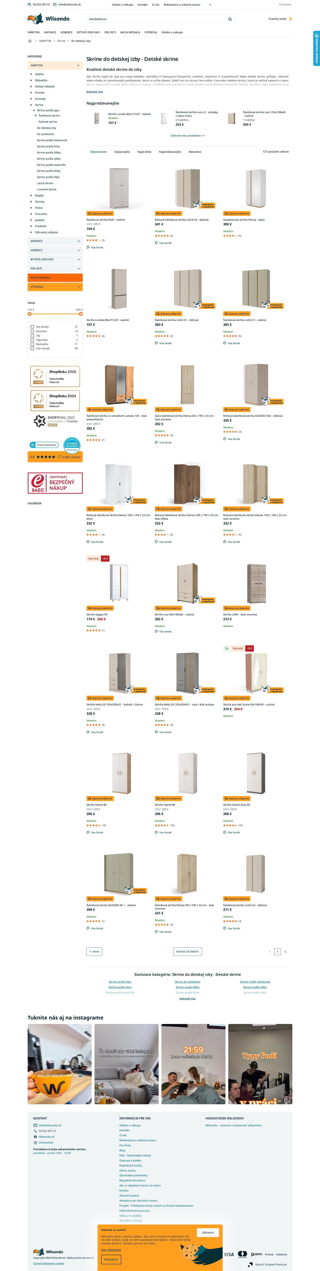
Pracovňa (41, 214)
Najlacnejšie (122, 151)
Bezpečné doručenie (132, 1180)
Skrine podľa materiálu (51, 165)
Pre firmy (125, 1145)
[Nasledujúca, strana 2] (277, 951)
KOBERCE (36, 250)
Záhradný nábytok (46, 232)
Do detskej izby (46, 128)
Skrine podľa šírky (48, 146)
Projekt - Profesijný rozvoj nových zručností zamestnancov (156, 1205)
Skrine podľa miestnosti (52, 140)
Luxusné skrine (46, 189)
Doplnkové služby (130, 1165)
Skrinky (39, 201)
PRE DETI (36, 268)
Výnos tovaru (127, 1170)
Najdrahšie (144, 151)
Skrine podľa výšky (49, 158)
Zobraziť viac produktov (186, 135)
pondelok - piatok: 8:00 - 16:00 (59, 1150)
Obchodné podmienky (133, 1175)
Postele (39, 92)
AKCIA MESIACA (40, 277)
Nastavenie (111, 1259)
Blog (122, 1150)
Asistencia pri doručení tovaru (138, 1200)
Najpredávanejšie (170, 151)
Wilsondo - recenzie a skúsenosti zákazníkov (233, 1125)
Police (39, 207)
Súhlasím (208, 1232)
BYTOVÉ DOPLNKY (42, 259)
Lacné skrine (45, 183)
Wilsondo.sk (46, 1136)
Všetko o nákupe (122, 4)
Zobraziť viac (187, 998)
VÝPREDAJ (37, 286)
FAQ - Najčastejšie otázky (135, 1155)
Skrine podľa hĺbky (49, 152)
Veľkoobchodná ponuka (134, 1210)
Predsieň (40, 226)
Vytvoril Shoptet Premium (271, 1264)
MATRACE (37, 241)
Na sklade (57, 326)
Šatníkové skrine (49, 115)
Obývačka (41, 80)
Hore (96, 951)
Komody (40, 98)
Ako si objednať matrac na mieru (140, 1185)
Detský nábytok (45, 86)
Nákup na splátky (130, 1215)
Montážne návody (130, 1220)
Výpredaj (57, 340)
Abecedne (195, 151)
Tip (57, 335)
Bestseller (57, 344)
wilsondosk (46, 1142)
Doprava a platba (130, 1160)
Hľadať (230, 19)
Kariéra (124, 1190)
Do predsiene (45, 134)
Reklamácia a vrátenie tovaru (182, 4)
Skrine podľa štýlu (48, 177)
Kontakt (143, 4)
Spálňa (39, 74)
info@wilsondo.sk (50, 1125)
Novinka (57, 331)
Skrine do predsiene (187, 981)
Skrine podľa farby (48, 171)
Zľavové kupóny (129, 1195)
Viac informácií (111, 1250)
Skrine (39, 105)
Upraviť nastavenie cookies (48, 1263)
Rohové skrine (48, 121)
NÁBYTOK (37, 65)
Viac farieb (57, 348)
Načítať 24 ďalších (187, 951)
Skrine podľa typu (48, 110)
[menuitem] (34, 32)
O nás (155, 4)
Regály (39, 195)
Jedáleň (39, 220)
